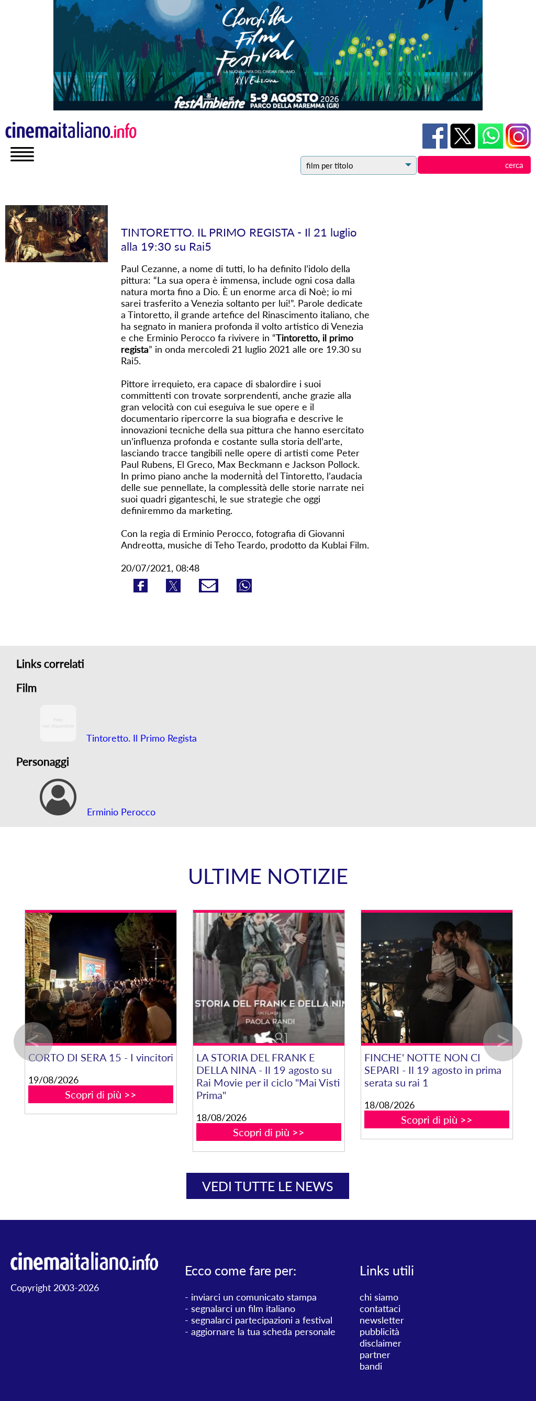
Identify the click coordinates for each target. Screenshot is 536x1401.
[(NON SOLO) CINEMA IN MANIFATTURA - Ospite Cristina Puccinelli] (131, 978)
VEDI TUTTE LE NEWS (267, 1186)
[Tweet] (174, 588)
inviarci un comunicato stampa (254, 1297)
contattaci (380, 1308)
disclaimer (380, 1343)
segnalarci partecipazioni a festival (261, 1320)
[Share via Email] (210, 588)
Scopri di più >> (131, 1119)
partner (375, 1354)
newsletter (382, 1320)
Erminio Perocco (119, 811)
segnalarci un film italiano (243, 1308)
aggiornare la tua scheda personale (263, 1331)
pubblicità (379, 1331)
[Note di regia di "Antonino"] (299, 978)
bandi (371, 1366)
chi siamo (379, 1297)
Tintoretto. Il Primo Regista (140, 738)
